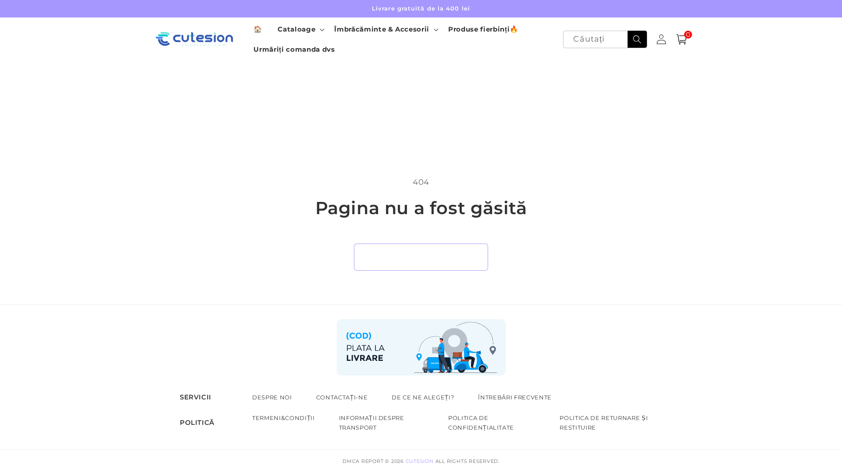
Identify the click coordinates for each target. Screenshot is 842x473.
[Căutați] (637, 39)
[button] (300, 29)
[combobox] (605, 39)
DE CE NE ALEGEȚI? (423, 397)
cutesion (420, 461)
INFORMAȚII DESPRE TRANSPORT (371, 422)
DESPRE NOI (272, 397)
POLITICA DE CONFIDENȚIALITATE (481, 422)
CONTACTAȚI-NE (342, 397)
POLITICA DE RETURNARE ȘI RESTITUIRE (604, 422)
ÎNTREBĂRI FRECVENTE (515, 397)
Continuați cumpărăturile (421, 256)
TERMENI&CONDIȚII (283, 417)
